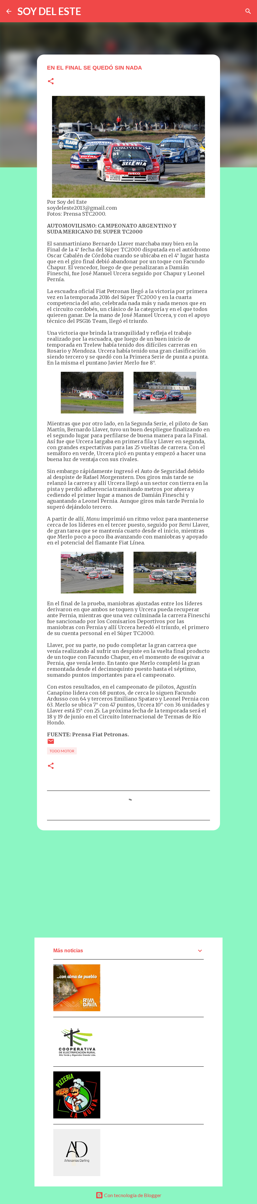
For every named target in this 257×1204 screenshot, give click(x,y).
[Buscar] (248, 11)
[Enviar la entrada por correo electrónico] (51, 743)
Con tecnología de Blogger (132, 1195)
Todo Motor (62, 751)
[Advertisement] (128, 884)
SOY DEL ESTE (49, 11)
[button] (51, 81)
